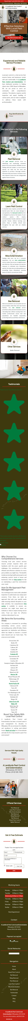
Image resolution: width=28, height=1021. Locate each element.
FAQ (14, 1001)
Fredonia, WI (14, 654)
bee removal (16, 307)
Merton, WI (14, 674)
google (16, 953)
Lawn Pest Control (14, 984)
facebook (11, 953)
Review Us (9, 1019)
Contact (14, 995)
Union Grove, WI (14, 701)
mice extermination (20, 260)
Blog (14, 998)
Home (14, 966)
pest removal (9, 161)
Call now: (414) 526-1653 (14, 37)
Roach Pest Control (14, 972)
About (14, 969)
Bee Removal (14, 989)
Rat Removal (14, 975)
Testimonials (14, 992)
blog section (18, 579)
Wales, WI (14, 704)
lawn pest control (17, 213)
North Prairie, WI (14, 683)
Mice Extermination (14, 987)
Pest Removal (14, 981)
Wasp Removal (14, 978)
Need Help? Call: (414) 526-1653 (14, 1)
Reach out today (10, 730)
